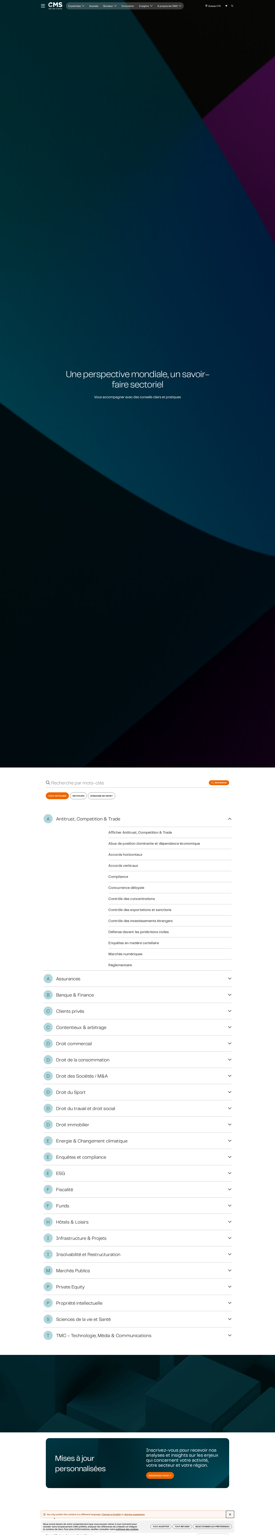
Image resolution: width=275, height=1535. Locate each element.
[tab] (57, 795)
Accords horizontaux (125, 854)
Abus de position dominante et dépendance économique (154, 843)
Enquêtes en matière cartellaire (133, 943)
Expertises (74, 5)
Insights (144, 5)
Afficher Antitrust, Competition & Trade (140, 832)
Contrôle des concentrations (131, 899)
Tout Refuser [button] (182, 1526)
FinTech (150, 1386)
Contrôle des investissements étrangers (140, 921)
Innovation (127, 5)
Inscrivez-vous (159, 1475)
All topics (20, 1394)
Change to (111, 1514)
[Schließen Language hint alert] (230, 1514)
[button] (201, 1373)
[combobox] (123, 782)
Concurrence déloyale (126, 887)
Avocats (93, 5)
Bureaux (108, 5)
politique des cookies (127, 1529)
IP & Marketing (161, 1420)
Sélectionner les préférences (212, 1526)
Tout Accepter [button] (161, 1526)
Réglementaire (120, 965)
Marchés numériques (125, 954)
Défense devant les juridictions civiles (138, 932)
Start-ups (152, 1403)
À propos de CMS (167, 5)
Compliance (118, 876)
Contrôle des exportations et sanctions (139, 910)
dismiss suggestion (134, 1514)
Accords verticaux (123, 865)
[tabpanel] (137, 1073)
